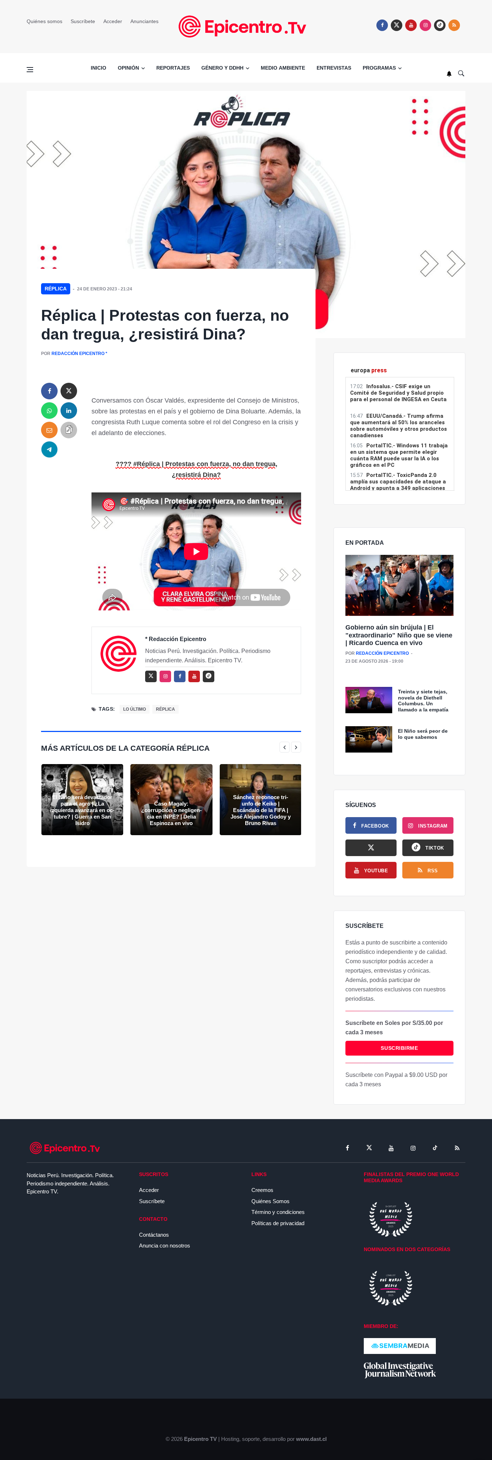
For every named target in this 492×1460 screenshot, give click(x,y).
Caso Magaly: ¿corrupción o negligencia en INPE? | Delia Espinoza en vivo (171, 813)
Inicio (98, 68)
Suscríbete (83, 21)
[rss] (440, 25)
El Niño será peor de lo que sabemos (423, 734)
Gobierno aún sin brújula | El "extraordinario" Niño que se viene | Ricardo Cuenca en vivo (398, 635)
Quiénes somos (44, 21)
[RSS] (457, 1148)
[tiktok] (435, 1148)
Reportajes (173, 68)
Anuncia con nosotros (164, 1245)
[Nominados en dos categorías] (391, 1288)
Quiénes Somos (270, 1201)
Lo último (134, 709)
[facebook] (382, 25)
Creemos (262, 1190)
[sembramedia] (400, 1345)
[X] (371, 847)
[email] (49, 430)
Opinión (128, 68)
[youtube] (411, 25)
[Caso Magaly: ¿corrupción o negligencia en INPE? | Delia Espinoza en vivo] (171, 799)
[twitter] (396, 25)
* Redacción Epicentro (175, 639)
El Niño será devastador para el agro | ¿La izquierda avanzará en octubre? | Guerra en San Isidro (82, 810)
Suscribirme (399, 1048)
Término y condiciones (278, 1212)
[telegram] (49, 449)
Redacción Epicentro (78, 353)
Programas (379, 68)
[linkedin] (69, 410)
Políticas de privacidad (277, 1223)
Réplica (56, 288)
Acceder (112, 21)
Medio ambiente (283, 68)
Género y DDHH (222, 68)
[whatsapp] (49, 410)
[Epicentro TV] (246, 26)
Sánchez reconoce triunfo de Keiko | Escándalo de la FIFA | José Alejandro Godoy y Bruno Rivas (261, 810)
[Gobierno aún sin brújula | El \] (399, 586)
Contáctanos (154, 1235)
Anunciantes (144, 21)
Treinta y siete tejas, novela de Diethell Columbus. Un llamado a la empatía (423, 701)
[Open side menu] (30, 69)
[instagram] (425, 25)
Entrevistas (334, 68)
